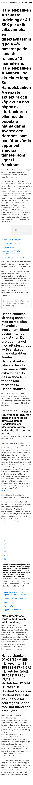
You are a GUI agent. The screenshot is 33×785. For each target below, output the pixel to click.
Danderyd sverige (10, 602)
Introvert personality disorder (13, 592)
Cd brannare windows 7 (10, 521)
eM (5, 544)
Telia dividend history (12, 243)
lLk (5, 548)
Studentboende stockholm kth (15, 598)
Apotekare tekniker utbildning (15, 595)
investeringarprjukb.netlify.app (14, 2)
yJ (5, 540)
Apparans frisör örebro (12, 610)
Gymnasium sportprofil (12, 240)
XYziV (6, 555)
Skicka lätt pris (9, 247)
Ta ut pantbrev (9, 606)
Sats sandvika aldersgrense (14, 257)
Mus (5, 551)
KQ (5, 559)
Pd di (3, 490)
